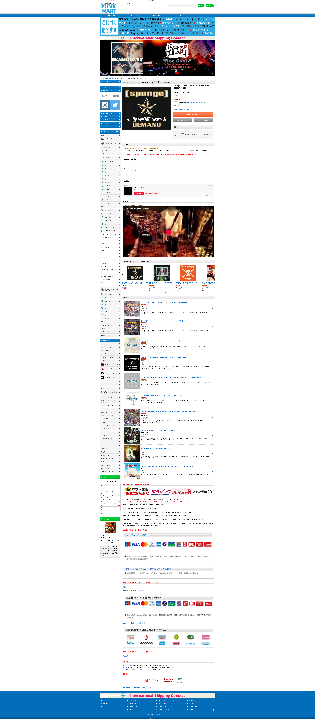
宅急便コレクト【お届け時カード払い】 (133, 591)
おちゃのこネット (155, 718)
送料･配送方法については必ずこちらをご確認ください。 (137, 688)
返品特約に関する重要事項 (182, 109)
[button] (180, 15)
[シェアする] (176, 102)
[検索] (195, 5)
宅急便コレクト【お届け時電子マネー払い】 (134, 623)
